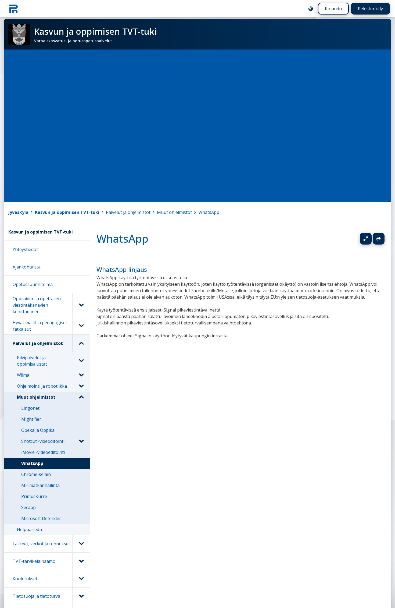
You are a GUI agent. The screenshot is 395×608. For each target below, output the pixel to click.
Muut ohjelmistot (174, 212)
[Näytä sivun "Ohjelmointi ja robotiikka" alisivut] (81, 386)
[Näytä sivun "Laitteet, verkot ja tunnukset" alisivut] (81, 543)
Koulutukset (25, 579)
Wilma (23, 375)
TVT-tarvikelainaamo (34, 561)
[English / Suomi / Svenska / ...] (311, 8)
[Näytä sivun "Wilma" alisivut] (81, 375)
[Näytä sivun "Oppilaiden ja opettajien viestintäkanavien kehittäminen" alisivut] (81, 305)
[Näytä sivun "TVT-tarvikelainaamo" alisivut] (81, 561)
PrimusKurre (34, 496)
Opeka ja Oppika (38, 430)
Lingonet (30, 408)
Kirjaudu (333, 9)
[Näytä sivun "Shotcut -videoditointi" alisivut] (81, 441)
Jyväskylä (18, 212)
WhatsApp (208, 212)
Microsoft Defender (41, 518)
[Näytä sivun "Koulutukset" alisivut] (81, 578)
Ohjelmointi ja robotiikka (42, 386)
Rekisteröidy (370, 9)
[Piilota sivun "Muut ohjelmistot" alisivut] (81, 397)
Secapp (28, 507)
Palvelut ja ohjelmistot (128, 212)
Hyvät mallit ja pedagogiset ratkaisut (40, 326)
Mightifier (31, 419)
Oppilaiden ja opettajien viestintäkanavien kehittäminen (37, 305)
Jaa (379, 239)
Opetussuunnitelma (33, 284)
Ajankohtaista (27, 267)
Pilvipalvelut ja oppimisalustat (32, 361)
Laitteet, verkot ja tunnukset (41, 544)
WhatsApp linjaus (121, 269)
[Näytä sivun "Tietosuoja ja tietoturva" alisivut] (81, 596)
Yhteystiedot (25, 249)
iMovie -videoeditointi (43, 452)
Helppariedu (29, 529)
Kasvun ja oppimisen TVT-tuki (67, 212)
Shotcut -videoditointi (42, 441)
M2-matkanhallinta (40, 485)
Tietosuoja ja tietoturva (36, 596)
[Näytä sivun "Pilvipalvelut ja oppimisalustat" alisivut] (81, 360)
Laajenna (371, 239)
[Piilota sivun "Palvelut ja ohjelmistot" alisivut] (81, 343)
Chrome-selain (36, 474)
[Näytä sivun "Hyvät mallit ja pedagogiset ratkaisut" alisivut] (81, 325)
